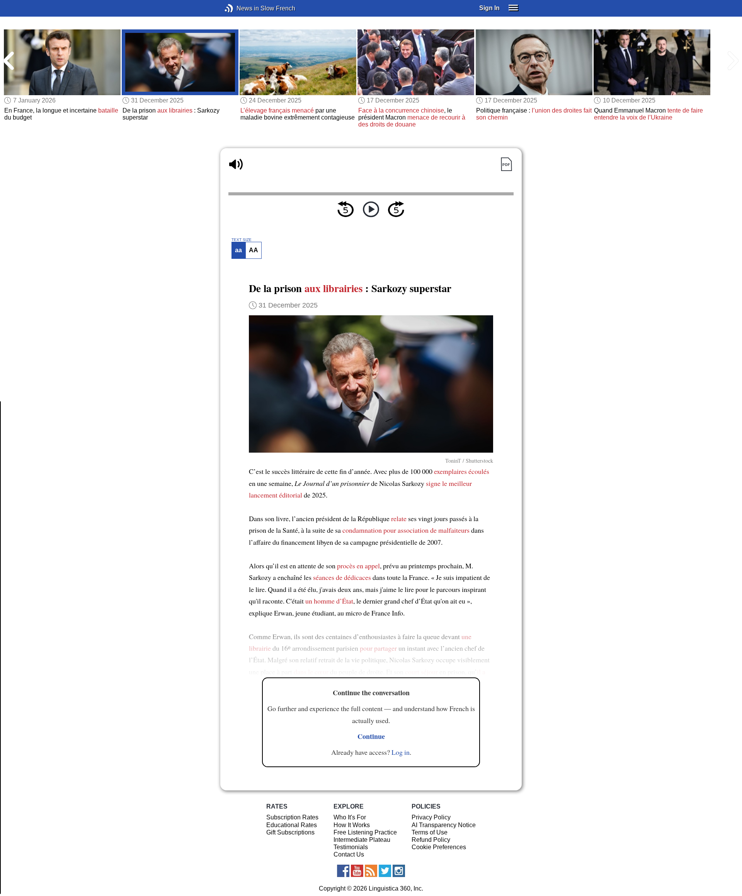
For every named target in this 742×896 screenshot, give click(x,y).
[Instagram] (399, 871)
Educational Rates (291, 825)
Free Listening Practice (365, 832)
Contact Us (349, 854)
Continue (371, 736)
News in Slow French (241, 8)
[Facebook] (343, 871)
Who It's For (350, 817)
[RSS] (371, 871)
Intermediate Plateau (362, 839)
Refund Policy (431, 839)
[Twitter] (385, 871)
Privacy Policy (431, 817)
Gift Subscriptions (290, 832)
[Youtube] (357, 871)
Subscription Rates (292, 817)
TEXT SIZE (241, 240)
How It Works (352, 825)
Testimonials (351, 847)
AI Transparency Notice (444, 825)
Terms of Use (430, 832)
